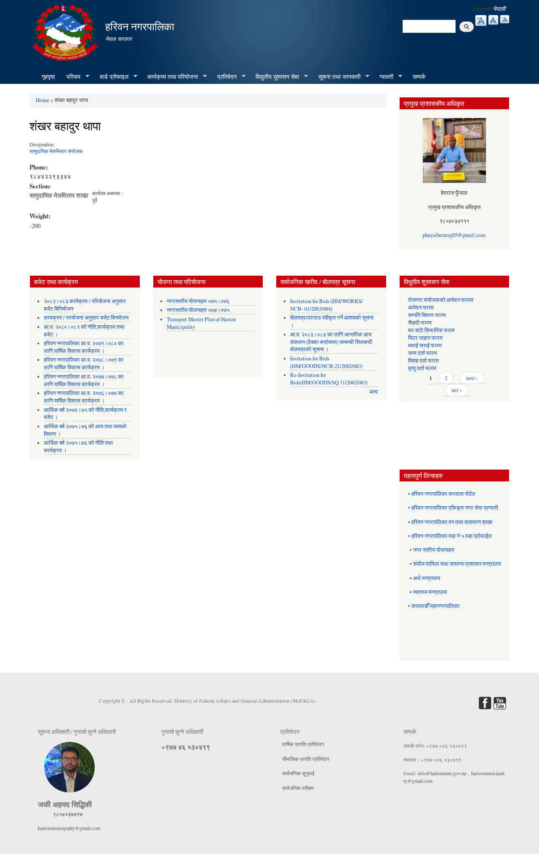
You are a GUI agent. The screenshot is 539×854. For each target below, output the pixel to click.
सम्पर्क (419, 77)
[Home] (66, 31)
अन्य (373, 391)
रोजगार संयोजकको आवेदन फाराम (440, 299)
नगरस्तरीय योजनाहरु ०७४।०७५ (198, 310)
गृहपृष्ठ (48, 77)
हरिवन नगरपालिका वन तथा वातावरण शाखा (451, 522)
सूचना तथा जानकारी (336, 77)
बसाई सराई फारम (425, 345)
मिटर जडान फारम (425, 337)
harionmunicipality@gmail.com (69, 827)
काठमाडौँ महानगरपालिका (435, 606)
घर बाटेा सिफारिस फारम (431, 330)
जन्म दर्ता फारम (422, 353)
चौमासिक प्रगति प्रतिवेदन (305, 758)
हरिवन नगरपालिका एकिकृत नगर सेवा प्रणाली (454, 507)
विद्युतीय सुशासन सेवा (274, 77)
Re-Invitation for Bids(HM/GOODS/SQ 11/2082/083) (329, 378)
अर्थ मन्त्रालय (426, 578)
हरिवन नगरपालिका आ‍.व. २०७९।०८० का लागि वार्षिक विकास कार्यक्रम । (83, 347)
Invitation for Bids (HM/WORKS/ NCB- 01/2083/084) (326, 305)
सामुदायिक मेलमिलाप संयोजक (56, 151)
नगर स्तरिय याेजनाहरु (433, 549)
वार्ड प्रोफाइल (111, 77)
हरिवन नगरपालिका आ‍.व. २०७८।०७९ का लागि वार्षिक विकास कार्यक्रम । (83, 363)
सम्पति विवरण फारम (427, 315)
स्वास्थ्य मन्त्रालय (430, 592)
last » (456, 390)
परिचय (70, 77)
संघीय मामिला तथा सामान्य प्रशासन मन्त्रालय (457, 563)
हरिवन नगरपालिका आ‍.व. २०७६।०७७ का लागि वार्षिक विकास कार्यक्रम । (83, 396)
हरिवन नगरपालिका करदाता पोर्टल (443, 493)
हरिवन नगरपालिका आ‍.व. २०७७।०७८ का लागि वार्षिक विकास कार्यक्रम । (83, 380)
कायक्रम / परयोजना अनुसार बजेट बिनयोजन (86, 317)
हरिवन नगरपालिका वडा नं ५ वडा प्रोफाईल (451, 536)
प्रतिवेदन (224, 77)
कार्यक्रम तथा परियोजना (169, 77)
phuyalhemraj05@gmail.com (454, 235)
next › (472, 377)
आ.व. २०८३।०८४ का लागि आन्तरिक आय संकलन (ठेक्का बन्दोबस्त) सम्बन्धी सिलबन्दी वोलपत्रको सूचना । (331, 342)
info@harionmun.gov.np (442, 773)
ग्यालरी (383, 77)
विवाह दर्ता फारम (423, 360)
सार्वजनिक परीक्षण (298, 787)
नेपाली (499, 9)
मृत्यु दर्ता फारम (422, 368)
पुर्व (94, 199)
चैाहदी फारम (420, 322)
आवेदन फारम (421, 307)
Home (42, 100)
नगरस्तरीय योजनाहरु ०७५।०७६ (198, 301)
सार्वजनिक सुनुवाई (298, 773)
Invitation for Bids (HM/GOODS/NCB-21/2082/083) (326, 362)
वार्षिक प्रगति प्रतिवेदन (303, 744)
